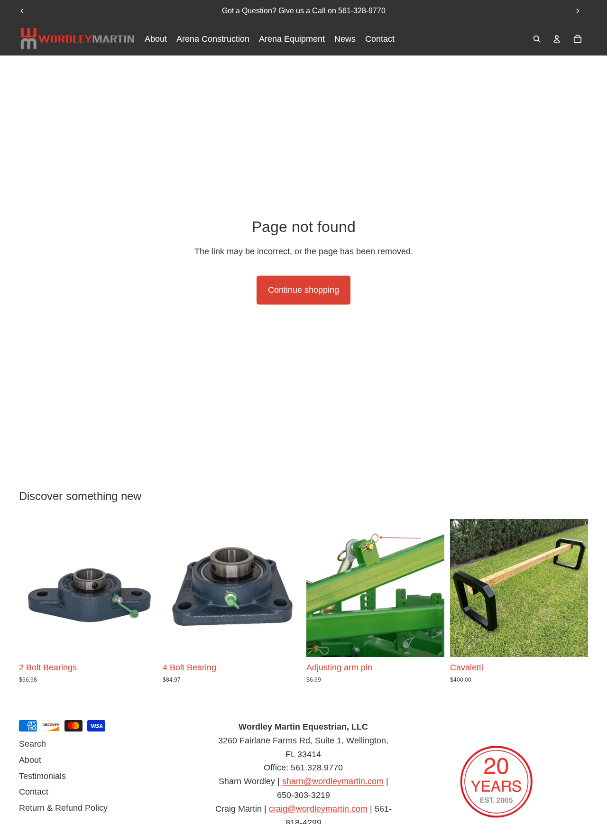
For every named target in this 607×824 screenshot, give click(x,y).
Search (32, 744)
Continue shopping (303, 290)
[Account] (556, 38)
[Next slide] (577, 10)
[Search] (536, 38)
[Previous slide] (22, 10)
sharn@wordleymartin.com (333, 781)
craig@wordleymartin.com (318, 809)
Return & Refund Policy (63, 808)
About (30, 760)
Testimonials (42, 776)
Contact (33, 791)
